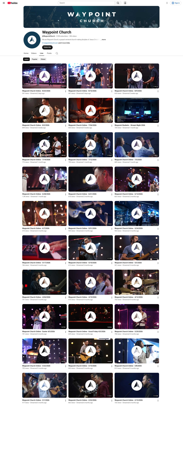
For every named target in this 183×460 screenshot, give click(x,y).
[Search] (118, 3)
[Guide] (4, 3)
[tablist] (91, 53)
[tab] (26, 53)
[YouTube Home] (12, 3)
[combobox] (87, 3)
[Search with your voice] (125, 3)
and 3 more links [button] (64, 43)
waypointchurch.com (51, 43)
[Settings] (167, 3)
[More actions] (66, 91)
